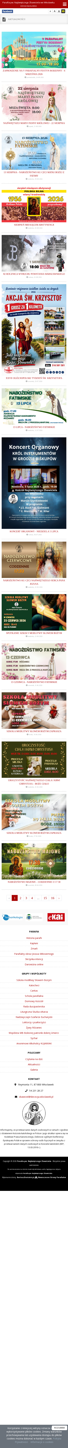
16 (52, 898)
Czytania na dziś (34, 1059)
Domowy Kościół (34, 1001)
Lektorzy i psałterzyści (34, 1022)
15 (45, 898)
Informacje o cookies (42, 1442)
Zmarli (34, 948)
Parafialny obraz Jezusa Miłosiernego (34, 953)
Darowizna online (34, 964)
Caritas (34, 990)
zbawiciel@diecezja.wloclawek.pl (36, 1096)
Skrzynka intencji (34, 959)
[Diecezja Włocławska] (17, 917)
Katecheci (34, 985)
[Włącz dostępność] (63, 11)
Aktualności (16, 19)
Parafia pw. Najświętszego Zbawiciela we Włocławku (28, 4)
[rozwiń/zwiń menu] (64, 4)
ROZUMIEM (59, 1427)
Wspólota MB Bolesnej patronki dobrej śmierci (34, 1032)
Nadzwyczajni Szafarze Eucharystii (34, 1017)
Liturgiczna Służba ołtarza (34, 1011)
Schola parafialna (34, 995)
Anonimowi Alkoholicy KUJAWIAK (34, 1043)
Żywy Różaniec (34, 1027)
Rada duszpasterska (34, 1006)
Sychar (34, 1038)
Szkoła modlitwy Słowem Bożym (34, 980)
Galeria (34, 1069)
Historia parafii (34, 938)
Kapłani (34, 943)
